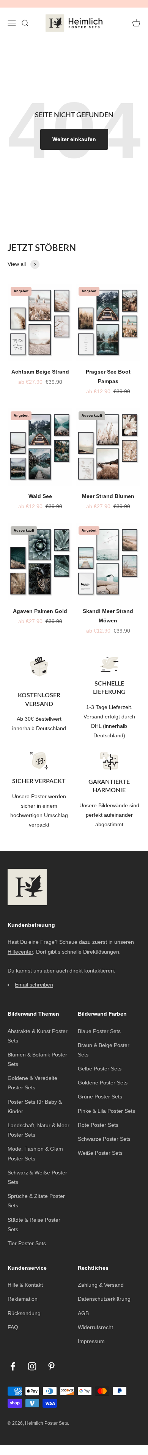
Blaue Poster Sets (99, 1031)
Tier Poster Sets (27, 1243)
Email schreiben (34, 985)
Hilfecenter (20, 952)
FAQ (13, 1327)
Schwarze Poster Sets (104, 1139)
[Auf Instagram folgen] (32, 1366)
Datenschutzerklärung (104, 1299)
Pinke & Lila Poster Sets (106, 1111)
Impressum (91, 1341)
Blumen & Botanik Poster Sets (37, 1059)
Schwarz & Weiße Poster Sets (37, 1177)
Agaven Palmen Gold (40, 611)
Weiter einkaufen (74, 139)
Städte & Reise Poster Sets (34, 1224)
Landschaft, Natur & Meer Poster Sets (38, 1130)
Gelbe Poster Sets (99, 1069)
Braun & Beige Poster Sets (103, 1050)
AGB (83, 1313)
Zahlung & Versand (101, 1285)
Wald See (40, 496)
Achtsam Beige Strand (40, 372)
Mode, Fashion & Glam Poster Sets (35, 1153)
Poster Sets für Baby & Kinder (35, 1106)
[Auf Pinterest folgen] (51, 1366)
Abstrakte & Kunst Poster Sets (38, 1036)
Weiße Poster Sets (100, 1153)
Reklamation (23, 1299)
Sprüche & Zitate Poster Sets (36, 1200)
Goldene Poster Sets (103, 1083)
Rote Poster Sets (98, 1125)
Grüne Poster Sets (100, 1097)
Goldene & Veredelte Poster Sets (32, 1082)
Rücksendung (24, 1313)
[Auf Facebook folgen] (13, 1366)
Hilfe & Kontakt (25, 1285)
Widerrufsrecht (95, 1327)
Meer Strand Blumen (108, 496)
